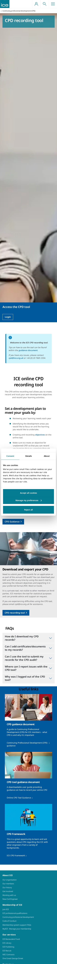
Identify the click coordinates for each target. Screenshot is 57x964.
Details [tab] (28, 456)
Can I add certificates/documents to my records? (25, 648)
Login (8, 316)
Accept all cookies (28, 493)
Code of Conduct (9, 921)
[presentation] (28, 721)
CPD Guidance (12, 521)
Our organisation (9, 880)
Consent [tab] (10, 456)
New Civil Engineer (10, 899)
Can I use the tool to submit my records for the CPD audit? (24, 658)
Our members (8, 883)
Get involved (7, 891)
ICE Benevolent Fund (11, 939)
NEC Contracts (8, 954)
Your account (36, 4)
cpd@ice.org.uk (16, 358)
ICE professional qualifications (14, 913)
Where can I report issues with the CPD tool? (26, 668)
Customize (28, 500)
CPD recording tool (15, 612)
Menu (53, 4)
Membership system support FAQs (16, 925)
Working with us (9, 895)
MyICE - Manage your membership (16, 929)
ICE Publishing (8, 947)
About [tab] (47, 456)
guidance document (28, 350)
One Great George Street (12, 958)
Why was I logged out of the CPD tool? (25, 678)
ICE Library (6, 943)
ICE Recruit (6, 950)
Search (44, 4)
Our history (7, 887)
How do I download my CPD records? (22, 638)
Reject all (28, 509)
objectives (40, 434)
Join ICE (5, 909)
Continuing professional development (18, 917)
